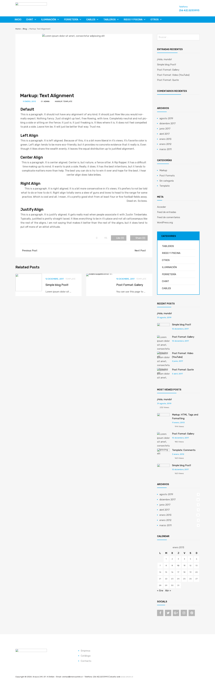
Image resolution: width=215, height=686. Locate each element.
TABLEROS (109, 19)
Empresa (85, 650)
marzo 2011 (165, 149)
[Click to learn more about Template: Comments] (163, 450)
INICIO (18, 19)
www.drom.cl (127, 677)
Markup (58, 101)
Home (18, 29)
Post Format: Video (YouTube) (173, 75)
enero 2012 (165, 144)
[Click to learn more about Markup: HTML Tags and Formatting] (163, 415)
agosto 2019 (166, 118)
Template (67, 101)
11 (184, 565)
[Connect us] (160, 613)
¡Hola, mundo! (164, 59)
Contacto (86, 661)
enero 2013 (165, 139)
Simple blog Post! (56, 285)
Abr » (168, 590)
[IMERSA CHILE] (31, 4)
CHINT (29, 19)
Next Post (140, 250)
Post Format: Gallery (129, 285)
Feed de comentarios (168, 217)
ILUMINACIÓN (48, 19)
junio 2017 (164, 128)
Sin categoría (166, 180)
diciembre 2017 (167, 123)
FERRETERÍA (71, 19)
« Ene (160, 590)
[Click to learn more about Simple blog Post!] (163, 325)
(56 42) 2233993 (187, 10)
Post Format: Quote (168, 80)
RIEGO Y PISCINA (133, 19)
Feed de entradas (166, 212)
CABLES (90, 19)
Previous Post (29, 250)
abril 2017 (164, 133)
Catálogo (86, 655)
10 (178, 565)
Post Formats (167, 175)
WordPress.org (165, 222)
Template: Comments (183, 450)
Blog (25, 29)
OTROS (154, 19)
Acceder (161, 207)
